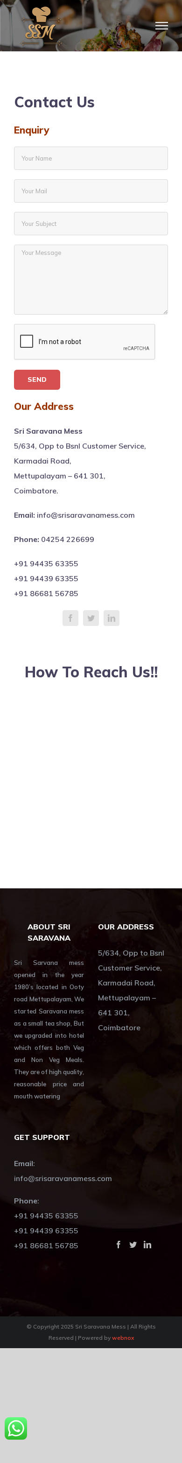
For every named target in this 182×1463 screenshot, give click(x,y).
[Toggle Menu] (162, 25)
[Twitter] (133, 1244)
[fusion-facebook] (70, 618)
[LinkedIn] (147, 1244)
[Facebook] (118, 1244)
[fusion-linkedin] (111, 618)
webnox (123, 1337)
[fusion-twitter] (91, 618)
